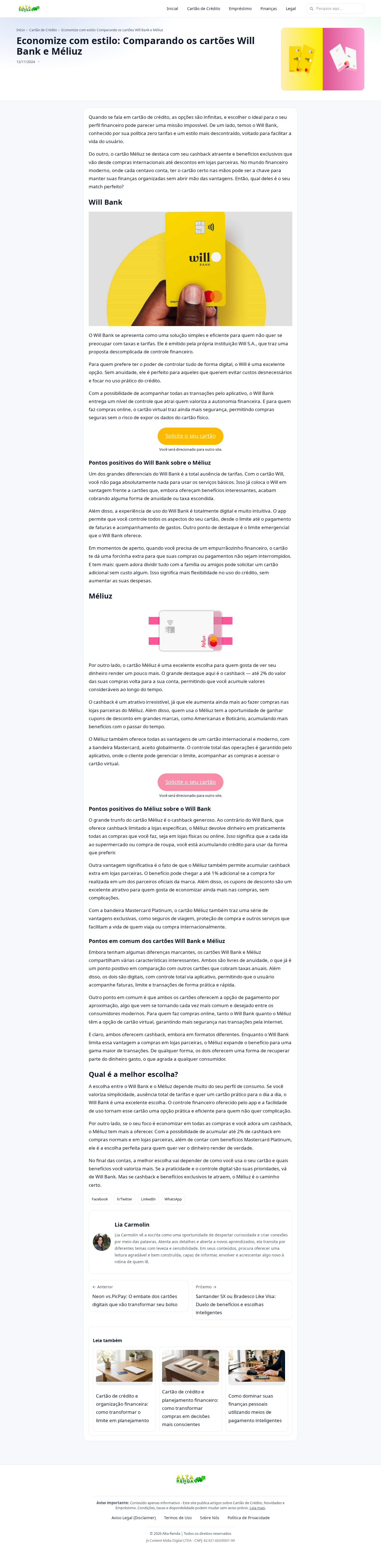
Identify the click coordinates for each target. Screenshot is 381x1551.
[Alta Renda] (28, 8)
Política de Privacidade (249, 1517)
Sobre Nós (209, 1517)
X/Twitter (124, 1199)
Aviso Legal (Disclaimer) (134, 1517)
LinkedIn (148, 1199)
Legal (291, 8)
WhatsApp (173, 1199)
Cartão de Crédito (203, 8)
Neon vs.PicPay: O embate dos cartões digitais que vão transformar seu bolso (134, 1296)
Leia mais (257, 1507)
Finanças (269, 8)
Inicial (172, 8)
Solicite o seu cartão (190, 436)
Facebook (100, 1199)
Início (20, 30)
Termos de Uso (178, 1517)
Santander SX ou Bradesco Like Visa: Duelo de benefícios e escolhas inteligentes (236, 1300)
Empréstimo (240, 8)
